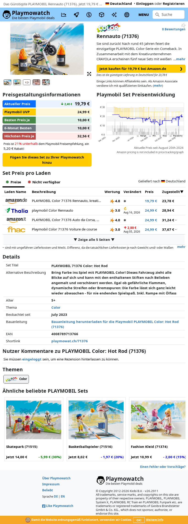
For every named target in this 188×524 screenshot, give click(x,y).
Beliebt (47, 490)
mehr (180, 59)
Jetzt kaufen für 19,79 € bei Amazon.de (141, 68)
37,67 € (168, 229)
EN (63, 496)
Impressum (51, 484)
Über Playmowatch (56, 478)
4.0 (117, 220)
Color (56, 307)
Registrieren (174, 3)
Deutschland (121, 3)
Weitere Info (154, 520)
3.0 (117, 210)
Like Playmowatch (59, 506)
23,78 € (168, 201)
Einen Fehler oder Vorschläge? (162, 467)
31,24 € (168, 220)
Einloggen (145, 3)
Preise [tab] (16, 182)
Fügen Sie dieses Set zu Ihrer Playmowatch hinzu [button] (47, 160)
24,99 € (151, 210)
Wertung (112, 191)
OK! (138, 520)
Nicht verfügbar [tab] (46, 182)
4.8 (117, 201)
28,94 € (168, 210)
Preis (149, 191)
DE (56, 496)
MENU (143, 14)
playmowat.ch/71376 (69, 341)
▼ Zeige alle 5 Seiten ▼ (94, 239)
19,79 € (151, 201)
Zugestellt (171, 191)
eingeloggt (31, 359)
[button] (89, 73)
